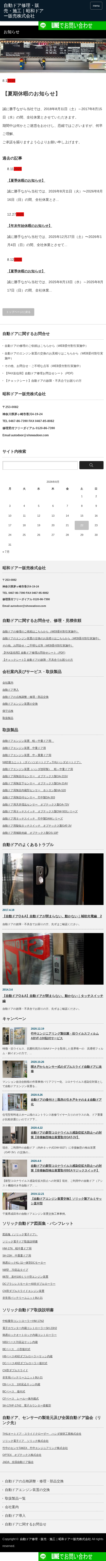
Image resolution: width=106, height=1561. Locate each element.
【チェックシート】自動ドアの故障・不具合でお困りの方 (43, 380)
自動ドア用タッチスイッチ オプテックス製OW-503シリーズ (40, 811)
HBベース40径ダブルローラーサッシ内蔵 (27, 1356)
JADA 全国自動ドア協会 (18, 1461)
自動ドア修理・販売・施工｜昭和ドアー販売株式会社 (55, 1539)
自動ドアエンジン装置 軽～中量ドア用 (28, 740)
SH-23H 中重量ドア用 (16, 1255)
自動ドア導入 (10, 689)
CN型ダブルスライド (15, 1370)
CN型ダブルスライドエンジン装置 (23, 1290)
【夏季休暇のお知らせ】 (26, 180)
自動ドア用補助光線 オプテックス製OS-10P (30, 832)
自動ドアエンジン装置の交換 (20, 703)
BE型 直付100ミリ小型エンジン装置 (25, 1276)
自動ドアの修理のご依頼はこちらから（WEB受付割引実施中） (46, 346)
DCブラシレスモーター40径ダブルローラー (28, 1283)
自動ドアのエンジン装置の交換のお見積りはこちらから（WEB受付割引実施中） (51, 638)
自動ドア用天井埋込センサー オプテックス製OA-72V (35, 804)
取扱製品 (7, 717)
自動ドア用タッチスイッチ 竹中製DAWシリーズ (32, 818)
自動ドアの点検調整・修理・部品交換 (25, 696)
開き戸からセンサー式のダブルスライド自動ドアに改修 (66, 1069)
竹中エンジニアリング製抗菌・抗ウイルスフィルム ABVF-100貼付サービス (65, 1036)
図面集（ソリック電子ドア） (20, 1234)
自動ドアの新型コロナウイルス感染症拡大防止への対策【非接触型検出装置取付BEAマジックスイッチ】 (66, 1168)
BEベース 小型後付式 (16, 1349)
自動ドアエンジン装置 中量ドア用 (24, 747)
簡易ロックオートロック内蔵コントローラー (29, 1334)
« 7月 (6, 552)
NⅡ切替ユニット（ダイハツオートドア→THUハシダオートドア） (42, 762)
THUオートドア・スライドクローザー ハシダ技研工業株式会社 (41, 1433)
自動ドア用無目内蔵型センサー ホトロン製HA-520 (34, 790)
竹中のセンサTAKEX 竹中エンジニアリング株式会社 (35, 1447)
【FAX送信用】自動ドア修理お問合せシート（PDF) (39, 373)
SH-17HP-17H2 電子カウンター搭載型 (26, 1405)
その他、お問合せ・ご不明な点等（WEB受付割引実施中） (43, 366)
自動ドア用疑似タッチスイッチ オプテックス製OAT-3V (36, 825)
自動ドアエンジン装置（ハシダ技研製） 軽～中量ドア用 (37, 769)
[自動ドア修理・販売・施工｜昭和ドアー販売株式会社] (25, 11)
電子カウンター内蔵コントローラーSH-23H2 (29, 1328)
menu (96, 5)
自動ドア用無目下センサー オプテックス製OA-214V (35, 783)
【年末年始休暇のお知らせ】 (29, 226)
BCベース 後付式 (13, 1391)
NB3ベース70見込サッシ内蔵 (20, 1342)
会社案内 (7, 682)
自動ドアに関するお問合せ (25, 1524)
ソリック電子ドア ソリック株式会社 (25, 1440)
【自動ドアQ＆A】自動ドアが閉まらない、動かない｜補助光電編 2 (52, 916)
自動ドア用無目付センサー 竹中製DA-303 (28, 797)
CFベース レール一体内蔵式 (20, 1398)
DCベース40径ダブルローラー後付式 (24, 1363)
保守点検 (7, 710)
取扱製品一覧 (15, 1498)
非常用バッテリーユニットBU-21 (22, 1297)
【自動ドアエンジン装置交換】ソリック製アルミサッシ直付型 (66, 1201)
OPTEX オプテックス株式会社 (21, 1454)
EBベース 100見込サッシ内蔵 (21, 1384)
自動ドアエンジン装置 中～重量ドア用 (26, 755)
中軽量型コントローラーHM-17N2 (23, 1320)
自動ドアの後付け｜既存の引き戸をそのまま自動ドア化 (66, 1102)
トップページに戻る (18, 311)
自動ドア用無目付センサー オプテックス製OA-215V (35, 776)
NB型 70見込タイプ (15, 1269)
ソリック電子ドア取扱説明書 (20, 1241)
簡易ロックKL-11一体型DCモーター (24, 1262)
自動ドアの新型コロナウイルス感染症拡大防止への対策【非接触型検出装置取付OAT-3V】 (66, 1135)
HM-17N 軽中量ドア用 (17, 1248)
